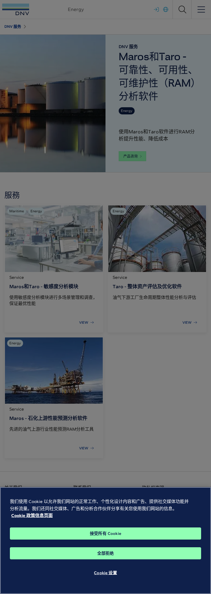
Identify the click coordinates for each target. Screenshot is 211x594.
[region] (105, 540)
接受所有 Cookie (105, 533)
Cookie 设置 (105, 572)
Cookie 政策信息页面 (32, 515)
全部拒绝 (105, 553)
